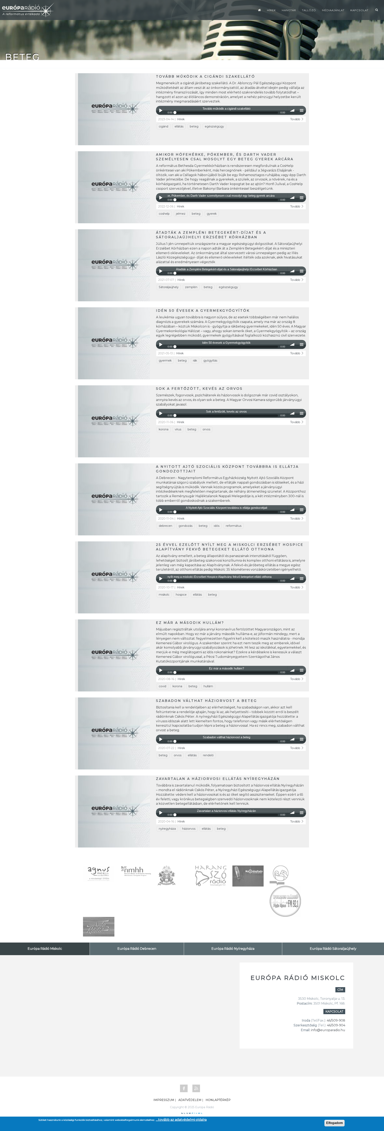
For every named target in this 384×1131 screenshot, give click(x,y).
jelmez (180, 213)
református (233, 526)
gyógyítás (210, 360)
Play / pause (160, 110)
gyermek (165, 360)
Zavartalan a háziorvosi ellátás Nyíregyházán (218, 779)
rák (195, 360)
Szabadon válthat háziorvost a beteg (206, 701)
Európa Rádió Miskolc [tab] (45, 949)
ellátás (179, 126)
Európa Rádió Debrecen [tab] (136, 949)
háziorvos (188, 828)
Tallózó (309, 10)
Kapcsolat (359, 10)
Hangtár (289, 10)
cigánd (163, 126)
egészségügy (214, 126)
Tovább (295, 119)
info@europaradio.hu (328, 1030)
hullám (208, 686)
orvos (206, 429)
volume (292, 110)
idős (216, 526)
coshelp (164, 213)
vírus (178, 429)
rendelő (208, 755)
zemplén (191, 287)
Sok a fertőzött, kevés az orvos (199, 389)
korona (163, 429)
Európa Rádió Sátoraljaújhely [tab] (333, 949)
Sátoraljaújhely (169, 287)
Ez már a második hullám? (190, 623)
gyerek (212, 213)
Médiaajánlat (333, 10)
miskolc (164, 594)
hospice (181, 594)
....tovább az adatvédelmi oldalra (181, 1120)
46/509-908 (336, 1020)
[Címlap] (259, 10)
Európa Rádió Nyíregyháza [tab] (232, 949)
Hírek (271, 10)
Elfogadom (334, 1123)
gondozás (185, 526)
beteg (194, 126)
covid (162, 686)
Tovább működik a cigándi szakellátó (205, 76)
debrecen (165, 526)
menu (301, 110)
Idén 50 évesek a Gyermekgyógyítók (203, 311)
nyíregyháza (167, 828)
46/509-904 (335, 1025)
